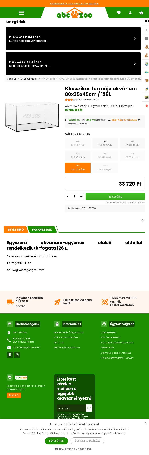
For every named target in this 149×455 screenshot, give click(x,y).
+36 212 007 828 (21, 338)
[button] (74, 449)
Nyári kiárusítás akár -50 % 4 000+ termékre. (74, 3)
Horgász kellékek (25, 61)
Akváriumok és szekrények (73, 78)
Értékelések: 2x (90, 99)
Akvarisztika (38, 41)
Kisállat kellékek (25, 36)
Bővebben (120, 433)
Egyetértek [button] (56, 440)
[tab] (15, 229)
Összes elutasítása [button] (87, 440)
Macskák (24, 41)
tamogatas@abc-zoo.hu (26, 347)
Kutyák (13, 41)
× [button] (145, 422)
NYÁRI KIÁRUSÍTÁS (20, 66)
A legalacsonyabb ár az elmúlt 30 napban (125, 202)
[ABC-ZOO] (74, 12)
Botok (43, 66)
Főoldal (11, 78)
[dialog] (74, 437)
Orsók (35, 66)
